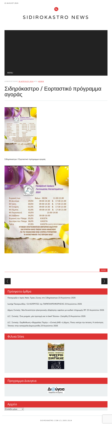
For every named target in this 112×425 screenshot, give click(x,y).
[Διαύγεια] (56, 390)
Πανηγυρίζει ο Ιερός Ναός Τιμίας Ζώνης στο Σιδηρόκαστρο (33, 298)
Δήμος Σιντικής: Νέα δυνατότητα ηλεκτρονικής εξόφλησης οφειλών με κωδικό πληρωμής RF (47, 310)
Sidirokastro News (56, 17)
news (103, 270)
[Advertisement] (56, 49)
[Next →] (104, 281)
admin (41, 81)
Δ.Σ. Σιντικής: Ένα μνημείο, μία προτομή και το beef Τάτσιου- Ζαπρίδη (38, 316)
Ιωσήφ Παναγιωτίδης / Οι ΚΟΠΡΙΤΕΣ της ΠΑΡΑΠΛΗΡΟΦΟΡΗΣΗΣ (36, 304)
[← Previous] (8, 281)
